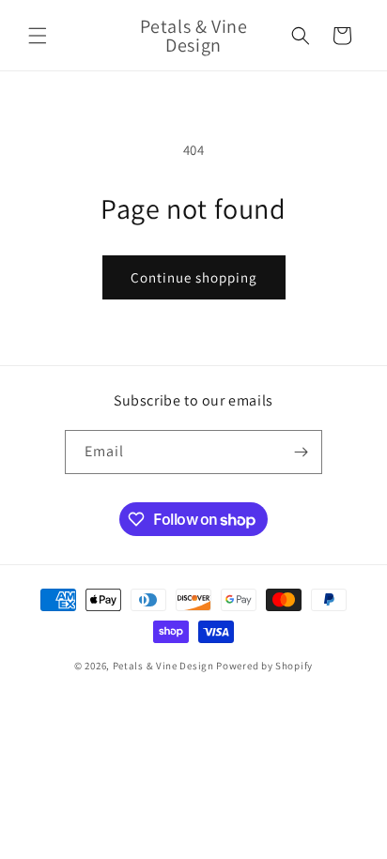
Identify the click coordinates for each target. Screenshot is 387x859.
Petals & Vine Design (163, 665)
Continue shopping (194, 277)
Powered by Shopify (264, 665)
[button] (37, 35)
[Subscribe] (300, 452)
